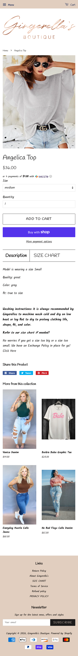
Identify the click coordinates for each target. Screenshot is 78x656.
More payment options (39, 241)
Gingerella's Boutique (38, 633)
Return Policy (39, 571)
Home (5, 50)
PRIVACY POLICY (39, 596)
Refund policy (39, 591)
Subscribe (62, 622)
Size (5, 180)
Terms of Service (39, 586)
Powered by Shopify (61, 633)
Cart (72, 5)
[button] (39, 176)
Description (16, 256)
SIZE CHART (47, 256)
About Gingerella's (39, 576)
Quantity (8, 197)
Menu (10, 5)
